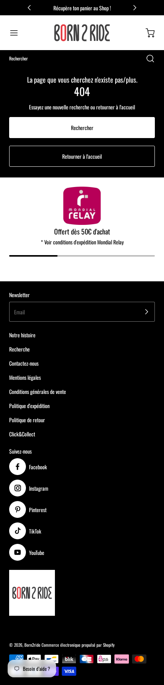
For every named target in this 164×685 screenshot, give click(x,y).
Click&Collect (22, 434)
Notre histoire (22, 335)
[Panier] (146, 32)
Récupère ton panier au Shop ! (82, 8)
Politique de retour (27, 420)
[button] (17, 32)
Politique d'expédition (29, 406)
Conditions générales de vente (37, 391)
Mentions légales (25, 377)
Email (19, 312)
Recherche (19, 349)
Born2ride (32, 645)
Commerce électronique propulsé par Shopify (78, 645)
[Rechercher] (146, 58)
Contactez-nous (24, 363)
